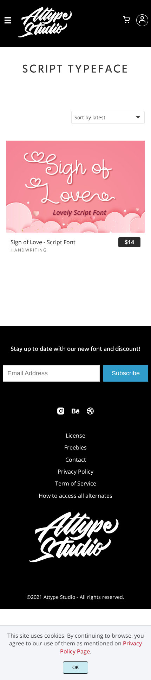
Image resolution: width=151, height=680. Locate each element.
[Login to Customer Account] (142, 20)
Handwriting (29, 250)
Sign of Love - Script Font (43, 242)
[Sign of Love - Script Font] (75, 186)
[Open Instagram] (61, 413)
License (75, 435)
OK (75, 667)
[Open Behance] (75, 413)
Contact (75, 459)
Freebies (75, 447)
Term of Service (75, 483)
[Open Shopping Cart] (126, 20)
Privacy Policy (75, 471)
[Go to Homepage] (45, 36)
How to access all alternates (75, 496)
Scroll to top (144, 386)
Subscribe (126, 373)
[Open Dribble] (90, 413)
